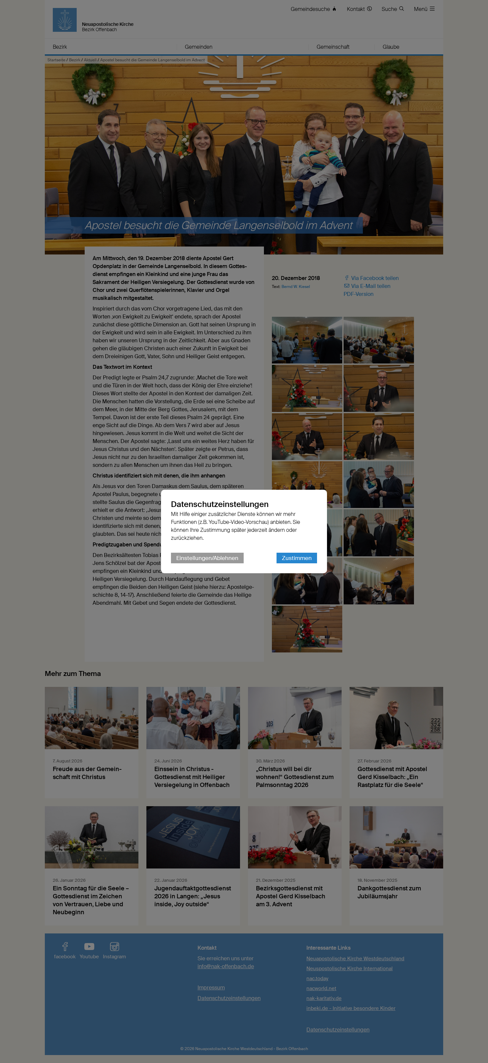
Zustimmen (297, 558)
